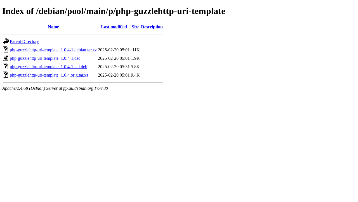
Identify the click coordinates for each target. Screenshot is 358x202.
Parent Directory (24, 41)
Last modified (114, 26)
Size (135, 26)
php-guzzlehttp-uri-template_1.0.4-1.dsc (45, 58)
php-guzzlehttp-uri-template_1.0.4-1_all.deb (48, 66)
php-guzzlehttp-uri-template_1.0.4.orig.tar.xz (49, 75)
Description (152, 26)
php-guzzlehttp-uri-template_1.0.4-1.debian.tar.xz (53, 49)
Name (53, 26)
